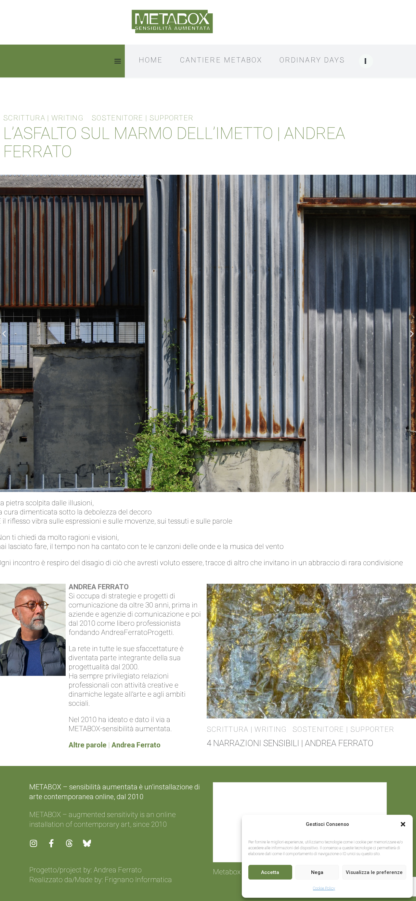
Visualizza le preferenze (374, 872)
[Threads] (73, 847)
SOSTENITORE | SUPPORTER (142, 118)
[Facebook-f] (55, 847)
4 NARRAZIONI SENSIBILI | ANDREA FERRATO (290, 743)
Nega (317, 872)
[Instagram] (37, 847)
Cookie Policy (324, 888)
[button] (403, 824)
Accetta (270, 872)
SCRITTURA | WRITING (43, 118)
